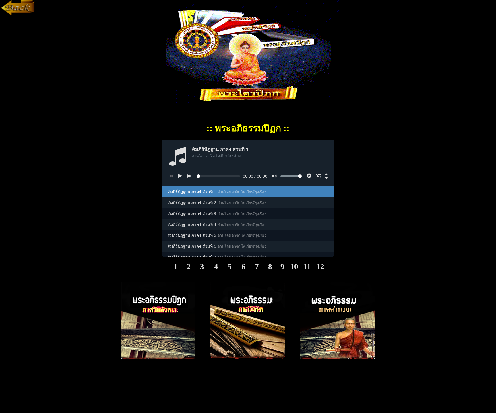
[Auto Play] (309, 176)
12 (320, 266)
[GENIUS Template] (18, 13)
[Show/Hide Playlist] (326, 178)
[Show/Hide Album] (326, 174)
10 (294, 266)
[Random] (318, 176)
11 (307, 266)
